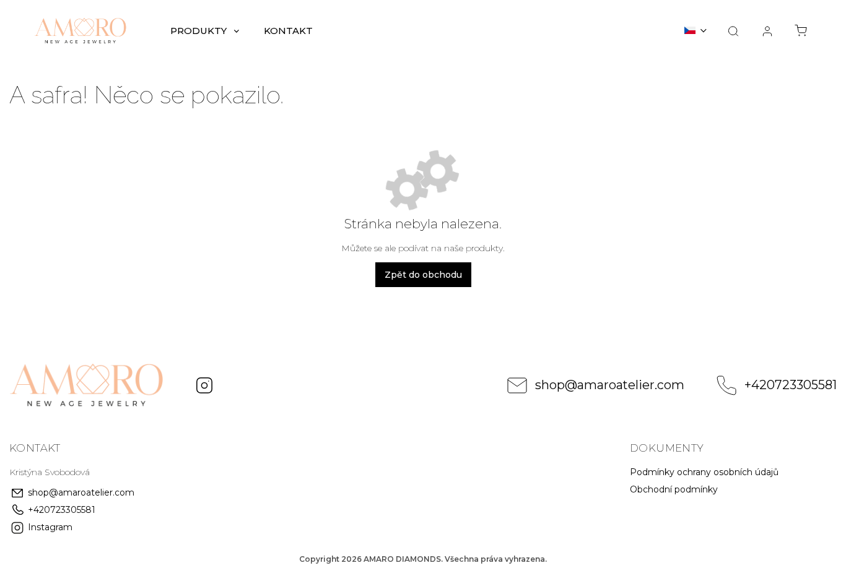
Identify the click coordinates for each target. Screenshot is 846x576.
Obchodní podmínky (674, 489)
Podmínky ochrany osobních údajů (704, 472)
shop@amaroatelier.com (609, 384)
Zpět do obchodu (423, 274)
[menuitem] (204, 31)
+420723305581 (790, 384)
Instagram (204, 385)
